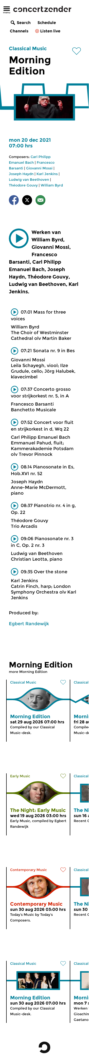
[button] (19, 238)
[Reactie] (40, 201)
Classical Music (28, 48)
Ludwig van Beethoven (29, 179)
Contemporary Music (28, 870)
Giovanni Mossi (39, 168)
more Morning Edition (28, 671)
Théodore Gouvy (23, 185)
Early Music (20, 776)
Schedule (46, 22)
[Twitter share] (27, 201)
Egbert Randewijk (29, 623)
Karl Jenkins (47, 174)
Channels (19, 31)
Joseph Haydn (21, 174)
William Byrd (52, 185)
